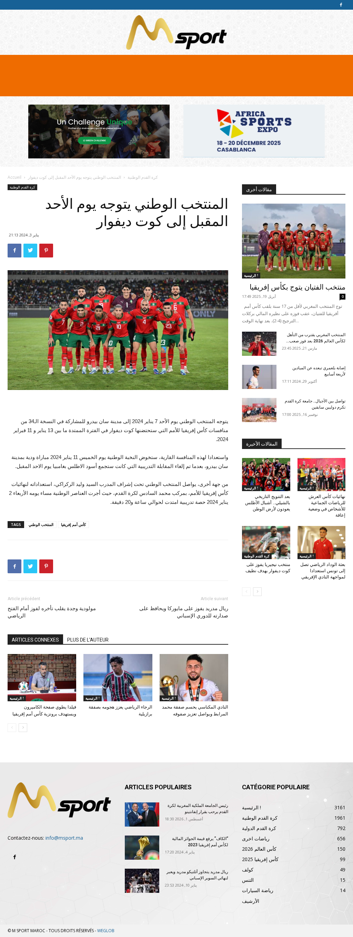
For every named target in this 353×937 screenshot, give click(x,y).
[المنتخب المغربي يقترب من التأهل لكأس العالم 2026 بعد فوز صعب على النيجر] (259, 344)
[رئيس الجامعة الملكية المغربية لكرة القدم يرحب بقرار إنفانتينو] (142, 814)
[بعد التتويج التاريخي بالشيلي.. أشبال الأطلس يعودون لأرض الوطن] (266, 474)
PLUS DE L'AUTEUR (88, 640)
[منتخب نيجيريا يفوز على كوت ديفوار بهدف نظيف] (266, 542)
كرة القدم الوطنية (143, 177)
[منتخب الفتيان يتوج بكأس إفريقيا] (293, 241)
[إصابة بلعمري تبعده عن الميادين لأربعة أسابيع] (259, 377)
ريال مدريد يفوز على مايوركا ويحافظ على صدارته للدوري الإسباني (183, 612)
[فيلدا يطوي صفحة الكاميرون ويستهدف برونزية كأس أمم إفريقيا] (42, 677)
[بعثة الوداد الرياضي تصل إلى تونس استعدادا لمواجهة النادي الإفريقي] (321, 542)
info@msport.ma (64, 837)
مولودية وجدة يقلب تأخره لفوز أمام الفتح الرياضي (52, 612)
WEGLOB (105, 931)
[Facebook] (341, 5)
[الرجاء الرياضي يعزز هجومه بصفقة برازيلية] (117, 677)
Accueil (14, 177)
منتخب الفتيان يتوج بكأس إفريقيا (297, 287)
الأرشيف (250, 901)
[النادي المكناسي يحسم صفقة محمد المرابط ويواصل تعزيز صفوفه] (194, 677)
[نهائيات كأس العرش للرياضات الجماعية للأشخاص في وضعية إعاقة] (321, 474)
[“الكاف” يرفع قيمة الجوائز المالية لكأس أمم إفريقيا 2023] (142, 848)
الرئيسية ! (17, 698)
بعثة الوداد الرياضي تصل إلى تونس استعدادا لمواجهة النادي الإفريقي (322, 570)
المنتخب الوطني (41, 524)
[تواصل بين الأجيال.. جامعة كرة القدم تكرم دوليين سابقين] (259, 410)
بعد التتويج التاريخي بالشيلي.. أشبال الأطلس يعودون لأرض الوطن (267, 502)
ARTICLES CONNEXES (35, 640)
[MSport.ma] (176, 32)
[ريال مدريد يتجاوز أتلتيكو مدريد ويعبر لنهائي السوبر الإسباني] (142, 881)
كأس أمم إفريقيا (73, 524)
